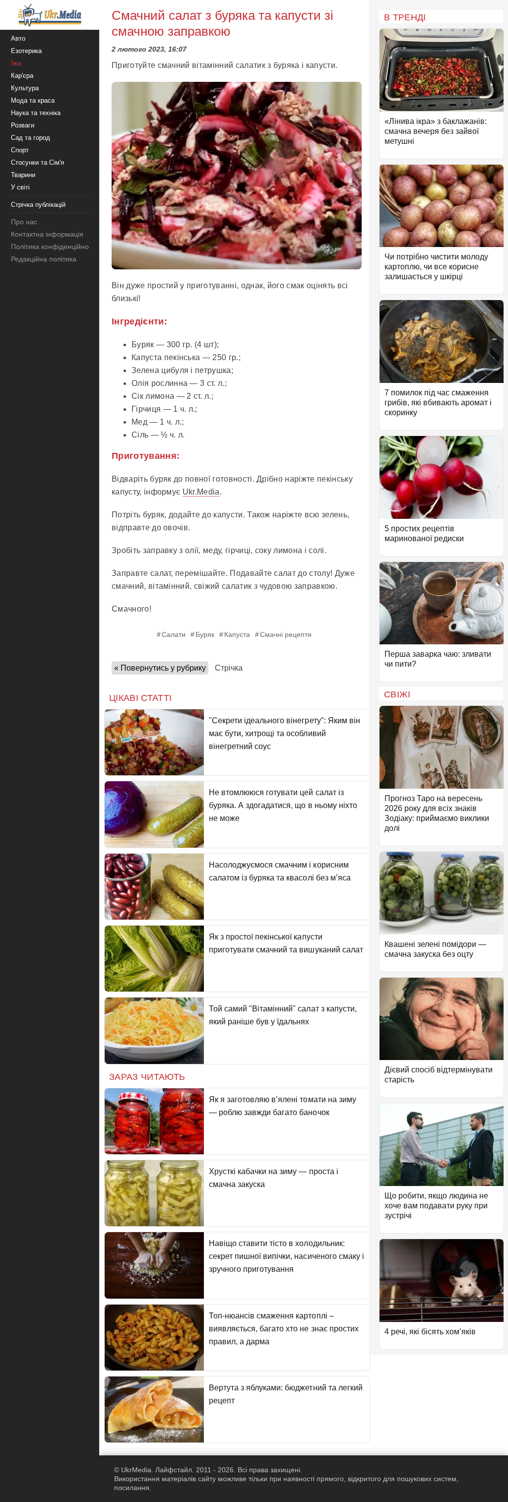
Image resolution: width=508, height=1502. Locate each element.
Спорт (20, 150)
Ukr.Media (201, 492)
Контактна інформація (47, 234)
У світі (20, 187)
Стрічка (229, 668)
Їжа (16, 63)
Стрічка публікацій (38, 204)
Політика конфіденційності (54, 246)
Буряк (204, 634)
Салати (174, 634)
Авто (18, 38)
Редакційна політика (43, 259)
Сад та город (30, 137)
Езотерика (26, 51)
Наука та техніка (36, 113)
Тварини (23, 175)
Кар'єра (22, 75)
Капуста (237, 634)
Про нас (24, 222)
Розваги (22, 125)
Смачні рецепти (286, 634)
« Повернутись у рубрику (160, 668)
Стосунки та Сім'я (37, 162)
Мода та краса (33, 100)
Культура (25, 88)
